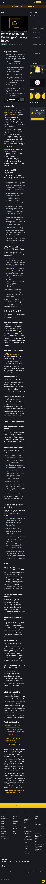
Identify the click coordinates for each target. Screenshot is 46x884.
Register (38, 2)
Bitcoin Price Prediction (28, 839)
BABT (14, 831)
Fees (36, 838)
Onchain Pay (26, 823)
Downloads (3, 836)
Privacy (2, 826)
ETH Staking (15, 829)
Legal (2, 823)
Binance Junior (15, 821)
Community (3, 831)
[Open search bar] (34, 2)
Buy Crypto (15, 816)
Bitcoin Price (26, 833)
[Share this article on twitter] (31, 15)
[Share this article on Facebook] (35, 15)
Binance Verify (37, 841)
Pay (13, 818)
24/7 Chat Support (38, 832)
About (2, 814)
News (2, 819)
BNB (36, 818)
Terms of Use (6, 877)
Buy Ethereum (26, 853)
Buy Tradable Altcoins (28, 854)
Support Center (38, 833)
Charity (14, 834)
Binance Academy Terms (19, 877)
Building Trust (4, 828)
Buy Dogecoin (26, 851)
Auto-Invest (15, 828)
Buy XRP (25, 850)
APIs (36, 839)
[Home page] (19, 2)
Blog (2, 829)
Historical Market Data (39, 822)
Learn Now (31, 6)
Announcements (4, 818)
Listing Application (27, 817)
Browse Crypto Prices (28, 831)
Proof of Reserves (38, 826)
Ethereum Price (27, 834)
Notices (2, 834)
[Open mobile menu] (43, 2)
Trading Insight (38, 824)
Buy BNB (25, 848)
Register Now (37, 118)
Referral (36, 816)
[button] (43, 2)
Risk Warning (3, 833)
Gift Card (14, 824)
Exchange (14, 814)
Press (2, 821)
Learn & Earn (26, 829)
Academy (14, 823)
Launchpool (15, 826)
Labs (25, 822)
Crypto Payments (16, 819)
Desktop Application (5, 838)
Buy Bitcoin (26, 846)
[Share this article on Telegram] (38, 15)
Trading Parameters (39, 843)
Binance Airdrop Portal (39, 844)
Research (14, 833)
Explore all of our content (22, 805)
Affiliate (36, 814)
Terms (2, 824)
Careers (2, 816)
